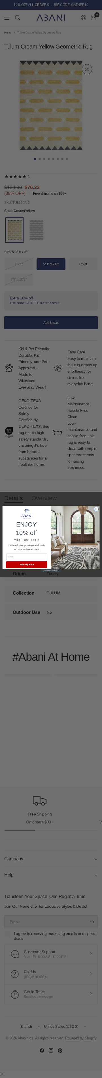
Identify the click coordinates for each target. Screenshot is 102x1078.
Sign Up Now (27, 564)
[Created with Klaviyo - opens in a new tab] (51, 570)
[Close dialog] (96, 509)
